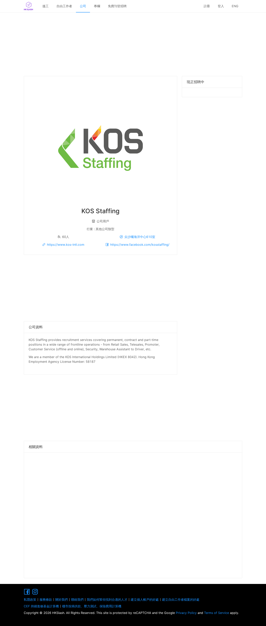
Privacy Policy (186, 613)
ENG (235, 6)
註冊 (207, 6)
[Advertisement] (133, 43)
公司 (83, 6)
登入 (221, 6)
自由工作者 (64, 6)
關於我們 (61, 599)
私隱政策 (30, 599)
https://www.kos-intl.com (65, 245)
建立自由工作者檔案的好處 (180, 599)
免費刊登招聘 (117, 6)
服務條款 (46, 599)
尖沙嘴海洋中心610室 (139, 237)
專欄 (97, 6)
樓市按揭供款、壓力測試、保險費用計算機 (91, 606)
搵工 (45, 6)
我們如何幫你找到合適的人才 (107, 599)
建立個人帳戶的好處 (145, 599)
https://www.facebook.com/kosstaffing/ (139, 245)
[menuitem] (46, 6)
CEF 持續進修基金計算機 (41, 606)
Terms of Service (216, 613)
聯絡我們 (77, 599)
